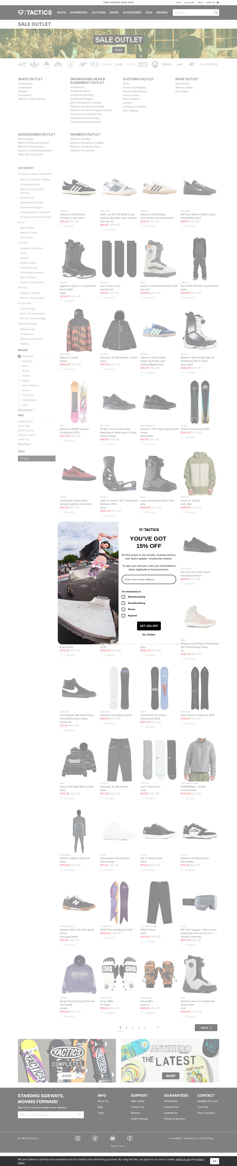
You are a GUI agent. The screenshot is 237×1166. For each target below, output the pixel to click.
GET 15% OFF (149, 625)
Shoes (131, 609)
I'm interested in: (131, 591)
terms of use (183, 1159)
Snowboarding (136, 603)
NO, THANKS (148, 635)
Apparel (132, 615)
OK (215, 1161)
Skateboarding (136, 596)
